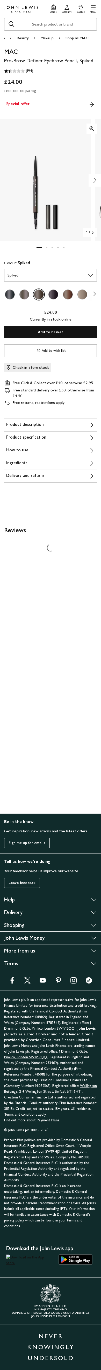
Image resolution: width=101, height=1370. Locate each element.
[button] (93, 8)
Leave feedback (22, 883)
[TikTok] (89, 982)
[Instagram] (73, 982)
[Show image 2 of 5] (95, 180)
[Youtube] (43, 982)
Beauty (23, 37)
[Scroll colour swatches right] (93, 294)
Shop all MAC (77, 37)
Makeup (47, 37)
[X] (27, 982)
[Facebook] (12, 982)
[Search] (11, 24)
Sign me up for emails (27, 843)
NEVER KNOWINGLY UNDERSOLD (50, 1347)
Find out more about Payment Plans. (32, 1120)
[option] (10, 294)
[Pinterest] (58, 982)
